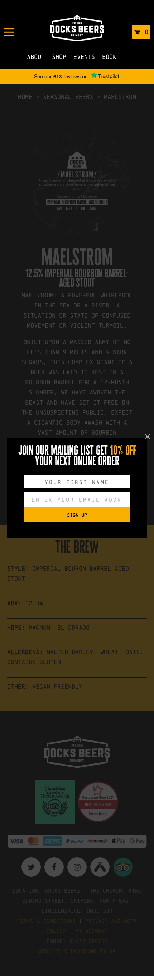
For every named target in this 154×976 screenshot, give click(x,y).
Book (109, 56)
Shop (59, 56)
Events (84, 56)
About (36, 56)
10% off (123, 450)
